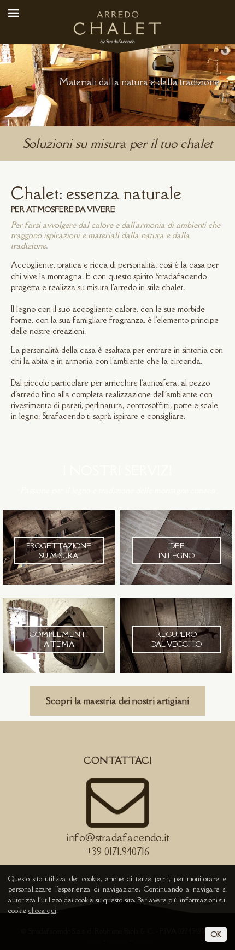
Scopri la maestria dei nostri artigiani (117, 701)
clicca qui (42, 910)
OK (216, 934)
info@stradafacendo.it (117, 837)
